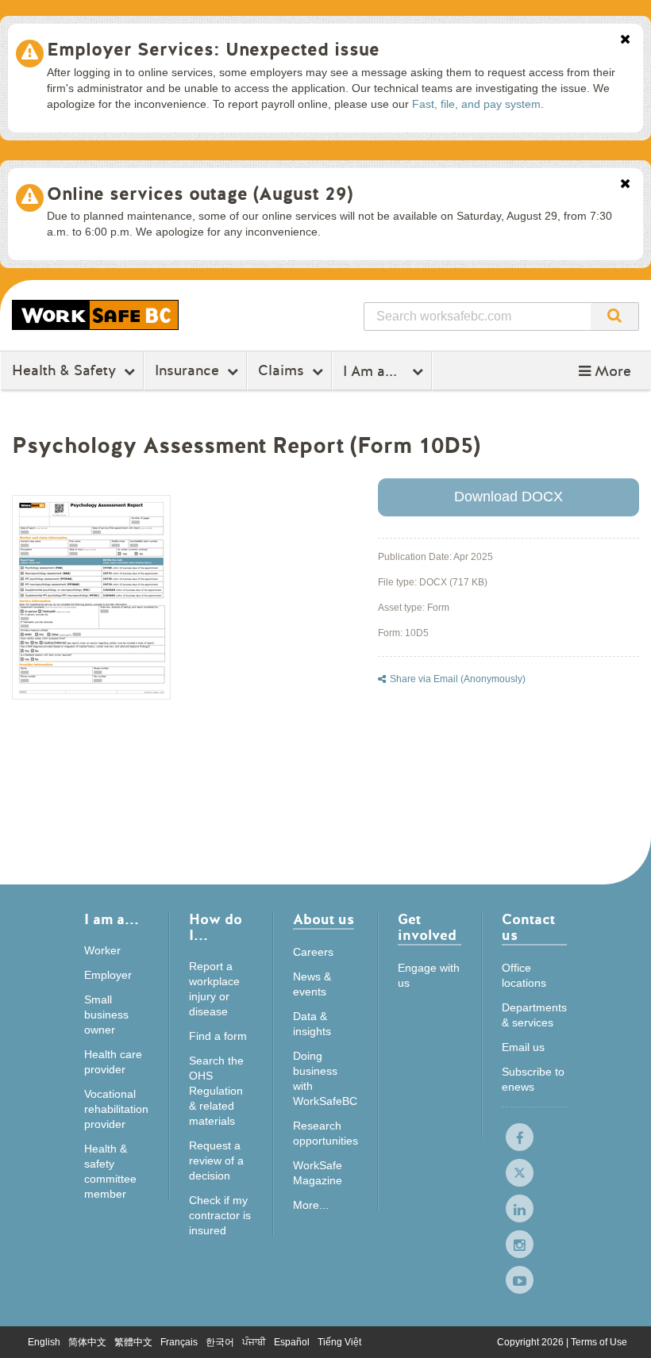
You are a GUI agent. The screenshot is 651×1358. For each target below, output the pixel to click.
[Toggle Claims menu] (319, 371)
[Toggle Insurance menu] (234, 371)
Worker (102, 950)
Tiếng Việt (339, 1342)
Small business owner (106, 1014)
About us (323, 920)
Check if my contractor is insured (220, 1215)
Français (179, 1342)
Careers (313, 952)
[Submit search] (614, 316)
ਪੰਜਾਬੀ (254, 1342)
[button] (605, 371)
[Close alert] (625, 40)
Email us (523, 1047)
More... (311, 1205)
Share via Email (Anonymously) (458, 679)
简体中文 (87, 1342)
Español (292, 1342)
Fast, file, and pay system (476, 104)
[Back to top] (624, 1330)
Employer (108, 975)
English (44, 1342)
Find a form (218, 1036)
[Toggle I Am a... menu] (419, 371)
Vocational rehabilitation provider (116, 1109)
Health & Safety (64, 370)
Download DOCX (508, 496)
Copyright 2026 (531, 1342)
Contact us (528, 928)
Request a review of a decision (216, 1160)
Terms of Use (599, 1342)
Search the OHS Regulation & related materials (216, 1090)
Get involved (427, 928)
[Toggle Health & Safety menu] (131, 371)
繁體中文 (133, 1342)
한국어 (220, 1342)
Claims (281, 370)
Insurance (187, 370)
